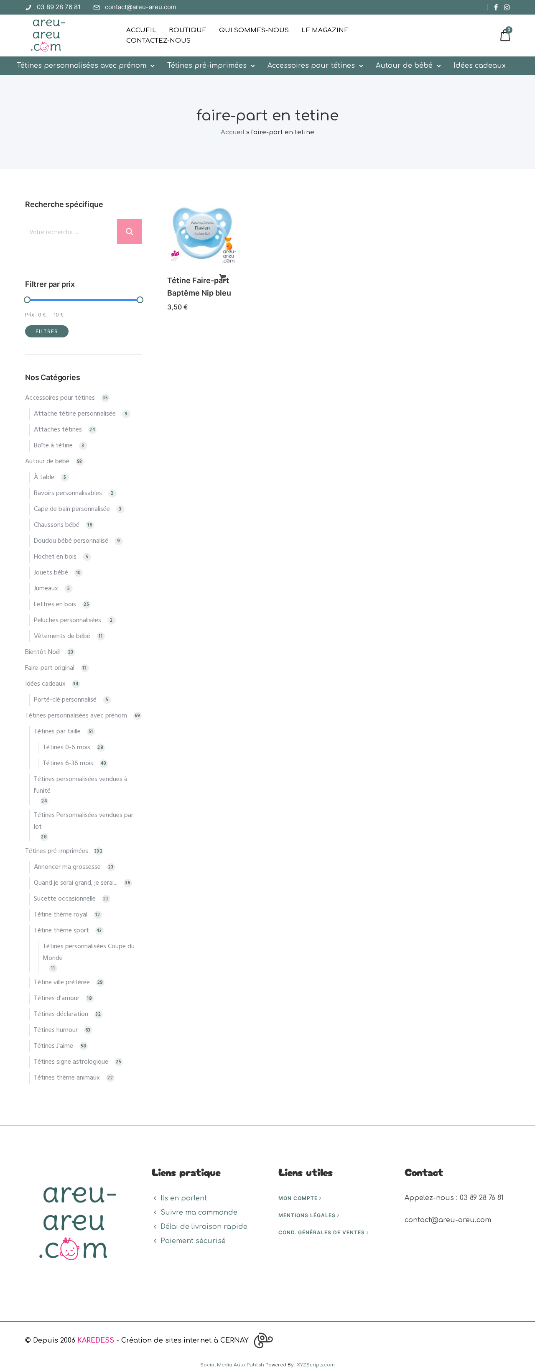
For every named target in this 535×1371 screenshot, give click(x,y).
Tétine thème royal (60, 914)
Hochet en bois (55, 556)
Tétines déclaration (61, 1014)
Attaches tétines (58, 429)
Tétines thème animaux (67, 1077)
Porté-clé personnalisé (65, 699)
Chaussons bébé (56, 525)
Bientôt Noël (43, 652)
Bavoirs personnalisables (68, 493)
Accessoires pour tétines (311, 65)
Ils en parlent (183, 1198)
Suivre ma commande (198, 1212)
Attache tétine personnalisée (75, 413)
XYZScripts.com (316, 1365)
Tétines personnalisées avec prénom (81, 65)
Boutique (187, 30)
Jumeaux (46, 588)
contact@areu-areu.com (140, 7)
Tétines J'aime (53, 1046)
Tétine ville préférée (62, 982)
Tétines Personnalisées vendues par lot (83, 821)
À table (44, 477)
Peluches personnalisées (67, 620)
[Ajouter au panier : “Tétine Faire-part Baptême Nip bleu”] (222, 277)
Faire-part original (49, 668)
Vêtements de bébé (62, 636)
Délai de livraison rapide (203, 1227)
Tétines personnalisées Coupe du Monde (89, 952)
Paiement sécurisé (193, 1241)
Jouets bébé (51, 572)
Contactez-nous (158, 40)
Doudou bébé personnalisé (71, 541)
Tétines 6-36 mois (68, 763)
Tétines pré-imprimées (207, 65)
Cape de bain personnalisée (72, 509)
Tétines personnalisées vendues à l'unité (80, 785)
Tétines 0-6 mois (66, 747)
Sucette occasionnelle (65, 899)
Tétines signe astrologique (71, 1062)
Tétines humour (56, 1030)
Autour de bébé (404, 65)
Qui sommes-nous (254, 30)
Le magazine (325, 30)
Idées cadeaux (479, 65)
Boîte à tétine (53, 445)
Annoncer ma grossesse (67, 867)
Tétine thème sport (61, 930)
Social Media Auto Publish (232, 1365)
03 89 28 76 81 (59, 7)
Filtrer (47, 331)
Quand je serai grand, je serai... (75, 883)
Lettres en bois (55, 604)
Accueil (141, 30)
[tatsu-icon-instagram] (507, 7)
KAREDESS (95, 1340)
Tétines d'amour (56, 998)
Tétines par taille (57, 731)
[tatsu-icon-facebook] (496, 7)
